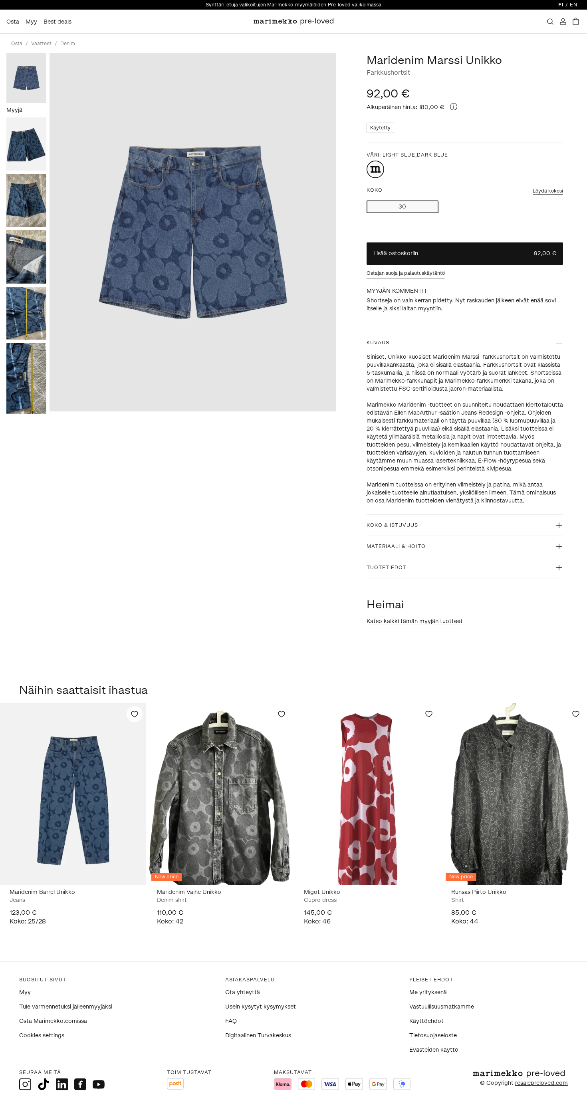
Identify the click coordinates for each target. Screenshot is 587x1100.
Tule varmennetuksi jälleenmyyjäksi (65, 1006)
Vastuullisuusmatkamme (441, 1006)
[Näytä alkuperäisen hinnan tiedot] (453, 106)
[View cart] (576, 21)
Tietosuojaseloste (433, 1035)
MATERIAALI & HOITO (396, 546)
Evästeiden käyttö (433, 1049)
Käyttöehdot (426, 1021)
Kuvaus (378, 342)
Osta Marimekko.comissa (53, 1021)
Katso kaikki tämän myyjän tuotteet (415, 621)
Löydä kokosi (548, 191)
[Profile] (563, 21)
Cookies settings (41, 1035)
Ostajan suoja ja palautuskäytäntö (406, 273)
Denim (67, 43)
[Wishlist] (134, 714)
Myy (31, 21)
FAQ (231, 1021)
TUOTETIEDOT (387, 567)
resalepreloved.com (541, 1083)
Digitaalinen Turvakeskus (258, 1035)
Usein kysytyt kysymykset (260, 1006)
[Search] (550, 21)
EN (573, 4)
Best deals (57, 21)
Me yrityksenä (428, 992)
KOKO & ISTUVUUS (392, 525)
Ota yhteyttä (242, 992)
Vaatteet (41, 43)
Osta (12, 21)
